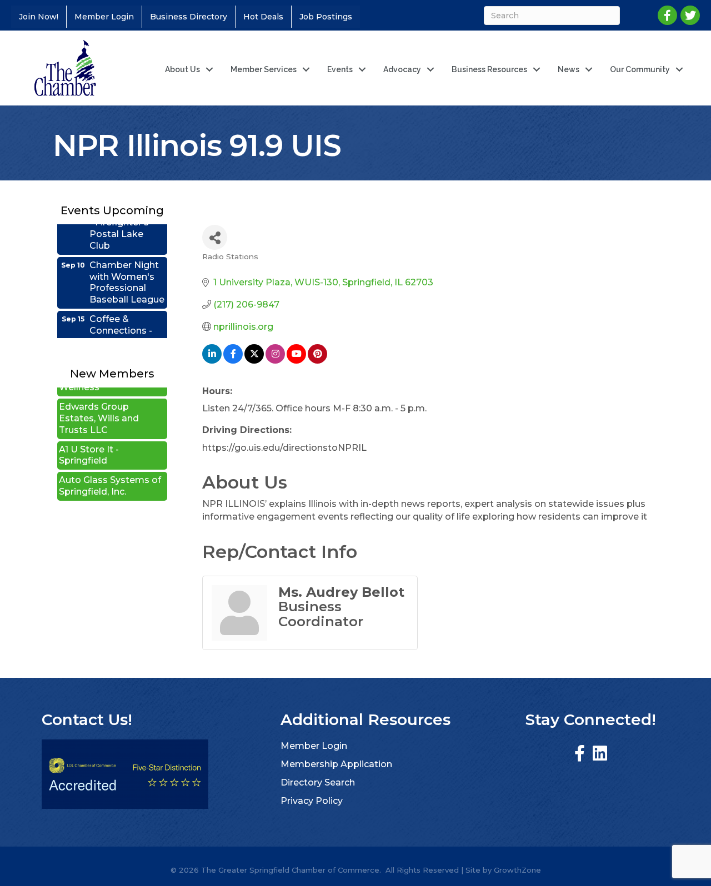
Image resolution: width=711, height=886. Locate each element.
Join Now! (38, 17)
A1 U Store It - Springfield (89, 444)
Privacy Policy (312, 801)
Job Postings (325, 17)
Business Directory (188, 17)
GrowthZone (517, 869)
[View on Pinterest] (317, 360)
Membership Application (336, 764)
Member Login (104, 17)
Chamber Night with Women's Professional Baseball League (126, 271)
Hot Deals (263, 17)
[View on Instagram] (275, 360)
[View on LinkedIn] (212, 360)
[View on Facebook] (233, 360)
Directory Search (318, 782)
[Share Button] (214, 237)
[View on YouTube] (296, 360)
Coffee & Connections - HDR (120, 319)
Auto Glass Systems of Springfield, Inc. (110, 475)
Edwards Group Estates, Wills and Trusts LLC (99, 407)
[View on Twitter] (254, 360)
